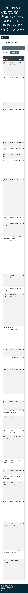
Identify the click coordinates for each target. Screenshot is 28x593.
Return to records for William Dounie (14, 47)
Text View (6, 52)
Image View (15, 52)
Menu (5, 37)
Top (2, 590)
